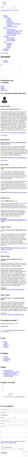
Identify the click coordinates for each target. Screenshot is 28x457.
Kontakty (6, 50)
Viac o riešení (4, 135)
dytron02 (6, 62)
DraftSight (9, 25)
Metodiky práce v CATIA (13, 32)
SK (4, 2)
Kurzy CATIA (10, 37)
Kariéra (8, 47)
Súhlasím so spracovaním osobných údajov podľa (13, 442)
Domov (5, 15)
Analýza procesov (11, 29)
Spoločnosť (10, 43)
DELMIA (9, 21)
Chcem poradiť (4, 53)
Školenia (6, 36)
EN (4, 3)
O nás (5, 42)
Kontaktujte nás (4, 326)
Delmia (2, 88)
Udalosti (9, 44)
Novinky (9, 46)
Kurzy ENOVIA (11, 39)
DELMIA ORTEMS (12, 26)
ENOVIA (9, 19)
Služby (5, 28)
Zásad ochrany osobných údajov (9, 442)
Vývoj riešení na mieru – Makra (14, 30)
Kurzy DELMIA (11, 40)
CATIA (9, 18)
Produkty (6, 16)
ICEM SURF (10, 22)
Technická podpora (11, 35)
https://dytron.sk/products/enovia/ (18, 132)
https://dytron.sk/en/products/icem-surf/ (14, 289)
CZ (4, 4)
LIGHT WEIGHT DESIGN (14, 23)
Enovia (2, 87)
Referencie (6, 49)
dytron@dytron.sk (5, 10)
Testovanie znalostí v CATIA (14, 33)
